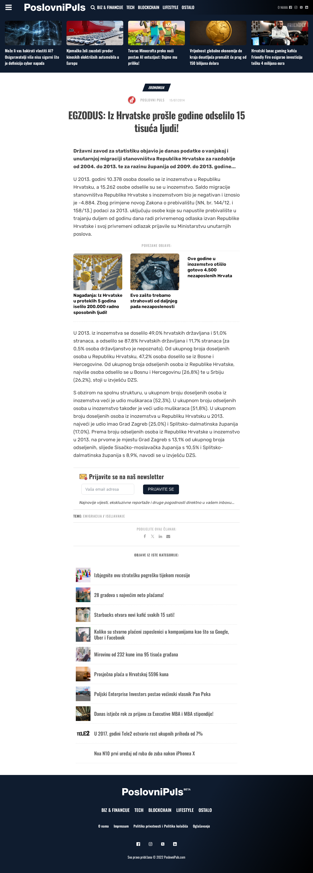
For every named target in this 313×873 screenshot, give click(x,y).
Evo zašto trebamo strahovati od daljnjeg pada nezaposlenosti (153, 301)
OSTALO (188, 7)
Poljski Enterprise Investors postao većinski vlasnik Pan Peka (152, 693)
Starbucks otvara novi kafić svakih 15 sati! (134, 614)
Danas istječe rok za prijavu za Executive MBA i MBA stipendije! (153, 713)
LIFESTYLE (170, 7)
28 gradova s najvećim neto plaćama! (129, 594)
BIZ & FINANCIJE (110, 7)
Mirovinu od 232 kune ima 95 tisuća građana (136, 654)
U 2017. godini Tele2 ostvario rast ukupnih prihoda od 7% (148, 733)
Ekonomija (157, 87)
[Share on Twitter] (152, 537)
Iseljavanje (115, 516)
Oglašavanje (201, 826)
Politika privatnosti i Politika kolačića (161, 826)
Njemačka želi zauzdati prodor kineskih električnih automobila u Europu (93, 57)
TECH (130, 7)
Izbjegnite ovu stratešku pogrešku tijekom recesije (142, 575)
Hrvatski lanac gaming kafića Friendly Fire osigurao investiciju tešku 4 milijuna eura (276, 57)
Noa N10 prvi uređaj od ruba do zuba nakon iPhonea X (144, 753)
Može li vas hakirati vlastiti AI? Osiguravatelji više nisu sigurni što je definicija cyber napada (32, 57)
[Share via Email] (168, 537)
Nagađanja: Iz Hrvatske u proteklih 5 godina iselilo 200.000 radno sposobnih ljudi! (98, 304)
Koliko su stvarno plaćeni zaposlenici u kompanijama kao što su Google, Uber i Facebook (161, 634)
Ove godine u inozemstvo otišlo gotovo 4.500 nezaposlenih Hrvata (210, 267)
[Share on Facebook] (145, 537)
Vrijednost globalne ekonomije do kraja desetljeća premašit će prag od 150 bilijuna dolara (218, 57)
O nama (283, 7)
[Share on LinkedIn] (160, 537)
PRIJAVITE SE (161, 489)
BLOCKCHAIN (148, 7)
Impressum (121, 826)
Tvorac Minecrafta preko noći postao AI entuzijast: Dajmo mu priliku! (152, 57)
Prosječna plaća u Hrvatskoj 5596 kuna (131, 674)
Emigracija (92, 516)
